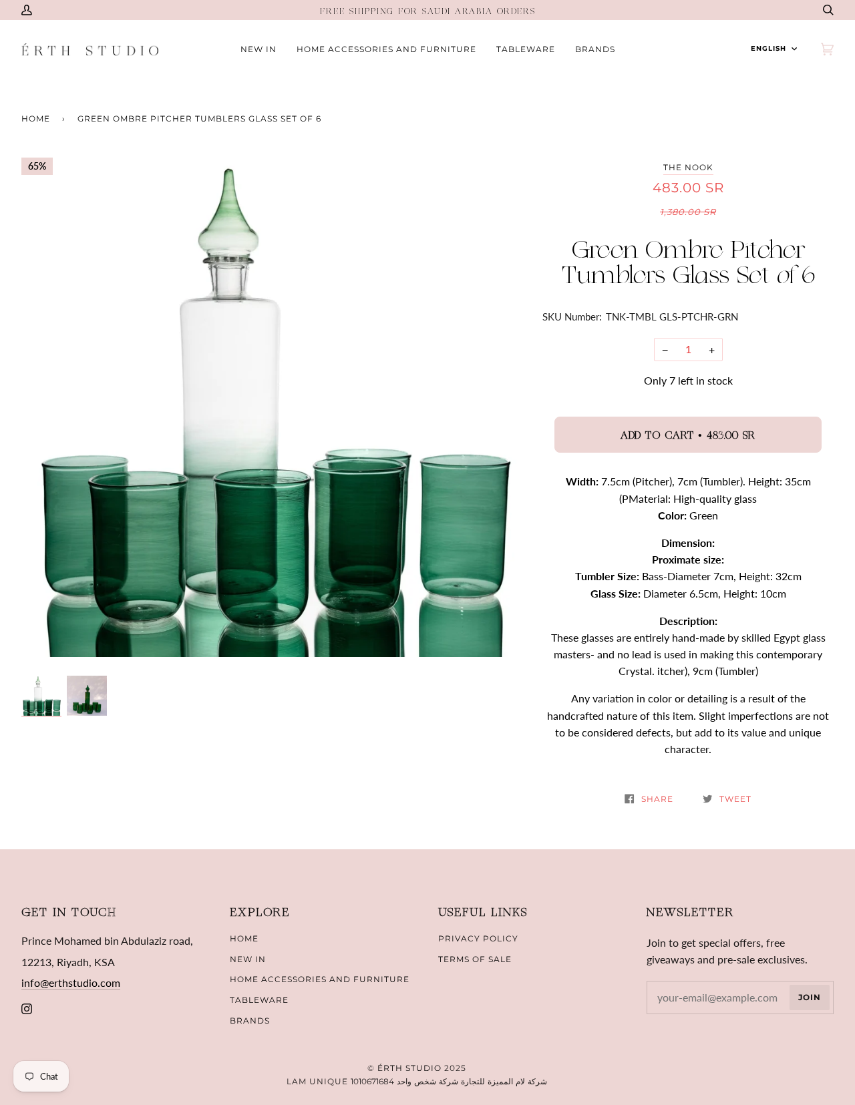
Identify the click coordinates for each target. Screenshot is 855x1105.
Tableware (259, 1000)
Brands (250, 1021)
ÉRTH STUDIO (409, 1068)
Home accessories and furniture (319, 979)
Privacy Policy (478, 938)
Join (809, 997)
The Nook (688, 167)
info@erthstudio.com (70, 982)
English (768, 48)
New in (248, 959)
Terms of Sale (475, 959)
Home (35, 119)
